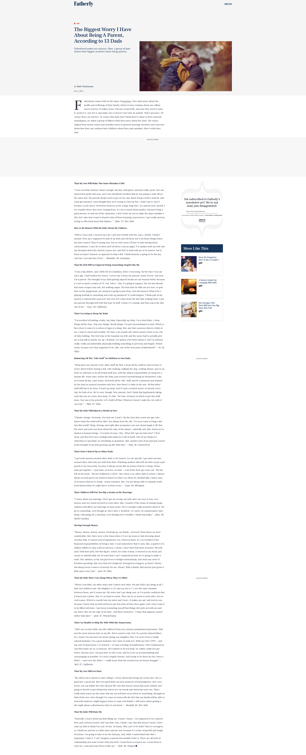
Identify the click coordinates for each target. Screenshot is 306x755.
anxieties (126, 101)
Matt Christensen (85, 86)
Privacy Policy (218, 215)
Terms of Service (209, 215)
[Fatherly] (83, 4)
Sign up (202, 220)
